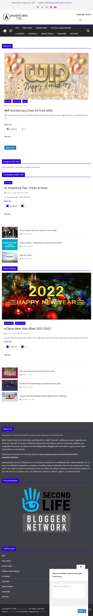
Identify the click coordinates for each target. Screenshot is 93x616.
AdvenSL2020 (22, 106)
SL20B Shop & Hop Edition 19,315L (58, 3)
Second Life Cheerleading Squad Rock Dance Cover (40, 383)
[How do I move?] (10, 257)
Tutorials (32, 34)
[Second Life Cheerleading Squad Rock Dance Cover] (10, 385)
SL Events (20, 34)
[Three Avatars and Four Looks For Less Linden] (10, 232)
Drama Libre (41, 28)
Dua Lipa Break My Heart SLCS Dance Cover (37, 371)
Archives (74, 34)
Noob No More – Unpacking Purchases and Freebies (41, 243)
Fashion (7, 101)
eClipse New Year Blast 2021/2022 (27, 328)
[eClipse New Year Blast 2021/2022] (46, 296)
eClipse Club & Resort (61, 28)
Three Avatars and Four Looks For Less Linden (38, 230)
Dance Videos (47, 34)
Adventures (9, 323)
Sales (25, 101)
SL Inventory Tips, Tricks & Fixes (26, 188)
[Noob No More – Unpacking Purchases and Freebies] (10, 244)
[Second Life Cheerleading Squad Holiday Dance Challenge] (10, 397)
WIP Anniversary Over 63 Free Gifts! (28, 110)
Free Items (27, 28)
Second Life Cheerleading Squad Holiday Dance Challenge (43, 396)
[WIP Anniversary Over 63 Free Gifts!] (46, 76)
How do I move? (26, 255)
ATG (17, 28)
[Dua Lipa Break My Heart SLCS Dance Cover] (10, 372)
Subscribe (61, 34)
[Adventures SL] (5, 31)
